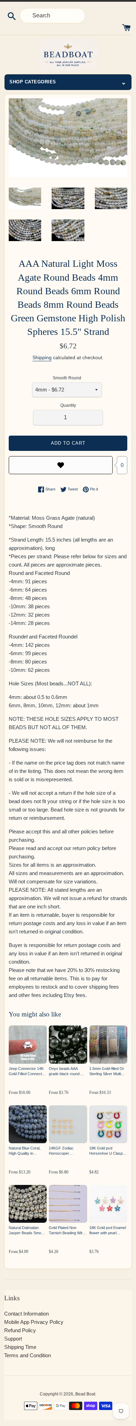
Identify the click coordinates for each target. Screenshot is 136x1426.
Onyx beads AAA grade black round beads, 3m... (64, 1071)
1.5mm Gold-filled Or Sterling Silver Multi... (106, 1071)
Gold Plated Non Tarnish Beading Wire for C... (67, 1231)
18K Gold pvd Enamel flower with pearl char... (107, 1231)
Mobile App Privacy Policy (33, 1322)
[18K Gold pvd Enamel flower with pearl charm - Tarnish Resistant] (108, 1204)
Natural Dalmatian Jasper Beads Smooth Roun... (27, 1231)
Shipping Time (20, 1347)
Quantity (68, 405)
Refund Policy (20, 1330)
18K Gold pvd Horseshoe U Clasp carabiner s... (106, 1151)
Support (13, 1339)
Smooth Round (67, 378)
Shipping (42, 357)
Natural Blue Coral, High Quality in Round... (24, 1151)
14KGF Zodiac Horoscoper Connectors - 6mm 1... (68, 1151)
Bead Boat (85, 1394)
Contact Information (26, 1314)
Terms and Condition (27, 1355)
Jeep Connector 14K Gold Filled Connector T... (27, 1071)
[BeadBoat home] (68, 55)
